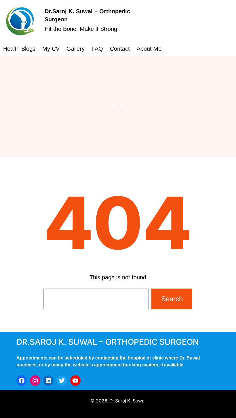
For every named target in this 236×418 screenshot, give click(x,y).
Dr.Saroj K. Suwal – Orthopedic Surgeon (107, 342)
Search (172, 299)
